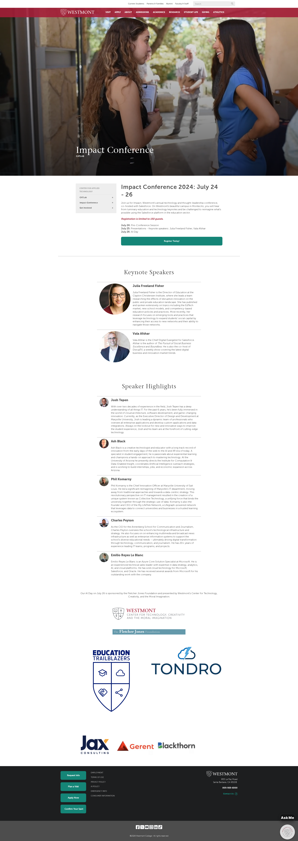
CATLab (83, 198)
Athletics (218, 12)
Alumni (169, 4)
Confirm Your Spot (74, 809)
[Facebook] (138, 827)
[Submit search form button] (232, 3)
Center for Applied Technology (89, 190)
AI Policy (95, 787)
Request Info (73, 775)
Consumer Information (103, 796)
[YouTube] (147, 827)
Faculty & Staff (182, 4)
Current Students (136, 4)
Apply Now (73, 798)
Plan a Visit (73, 787)
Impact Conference (89, 203)
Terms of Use (97, 777)
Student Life (191, 12)
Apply (118, 12)
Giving (205, 12)
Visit (108, 12)
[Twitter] (142, 827)
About (128, 12)
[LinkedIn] (156, 827)
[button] (112, 197)
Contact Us (228, 794)
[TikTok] (160, 827)
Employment (97, 773)
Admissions (142, 12)
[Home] (77, 12)
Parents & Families (155, 4)
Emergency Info (99, 791)
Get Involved (86, 208)
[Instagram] (151, 827)
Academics (159, 12)
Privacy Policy (98, 782)
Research (174, 12)
